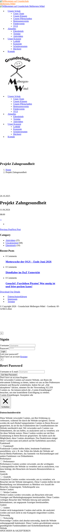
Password (4, 348)
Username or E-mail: (9, 371)
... (1, 219)
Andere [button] (3, 505)
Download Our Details (10, 292)
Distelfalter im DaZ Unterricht (23, 272)
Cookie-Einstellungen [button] (9, 395)
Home (8, 170)
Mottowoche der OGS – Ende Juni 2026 (28, 261)
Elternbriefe (11, 245)
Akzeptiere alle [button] (26, 395)
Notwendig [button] (5, 515)
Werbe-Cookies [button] (7, 489)
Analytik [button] (4, 474)
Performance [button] (5, 458)
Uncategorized (12, 243)
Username (4, 345)
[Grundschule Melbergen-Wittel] (18, 91)
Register (23, 356)
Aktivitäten (10, 240)
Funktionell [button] (5, 443)
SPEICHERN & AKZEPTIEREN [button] (15, 530)
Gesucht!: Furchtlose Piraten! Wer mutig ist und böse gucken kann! (30, 285)
